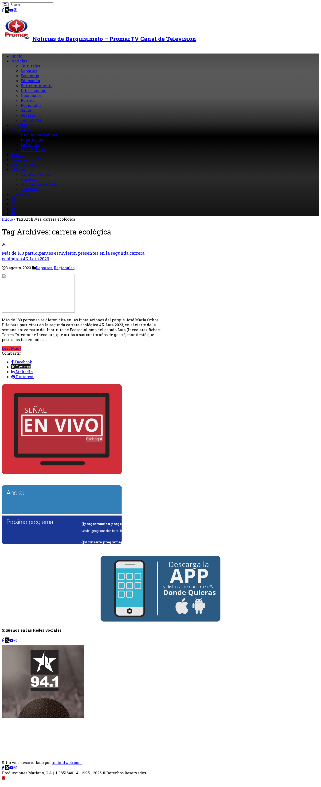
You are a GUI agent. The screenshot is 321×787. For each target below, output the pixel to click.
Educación (30, 80)
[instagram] (15, 10)
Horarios (19, 125)
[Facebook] (3, 10)
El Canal (19, 169)
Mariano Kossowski (39, 184)
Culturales (30, 65)
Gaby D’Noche (33, 149)
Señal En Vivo (24, 164)
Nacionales (31, 95)
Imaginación (33, 139)
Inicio (16, 56)
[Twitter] (7, 10)
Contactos (20, 194)
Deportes (29, 70)
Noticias (19, 60)
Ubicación (30, 189)
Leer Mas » (11, 348)
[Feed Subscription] (3, 244)
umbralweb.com (67, 762)
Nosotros (29, 179)
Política (28, 100)
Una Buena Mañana (39, 134)
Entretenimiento (36, 85)
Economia (30, 75)
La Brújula (30, 144)
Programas (21, 129)
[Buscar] (5, 4)
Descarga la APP (26, 159)
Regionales (31, 105)
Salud (26, 110)
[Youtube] (11, 10)
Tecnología (31, 120)
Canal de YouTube (37, 174)
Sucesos (28, 115)
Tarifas (17, 154)
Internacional (34, 90)
